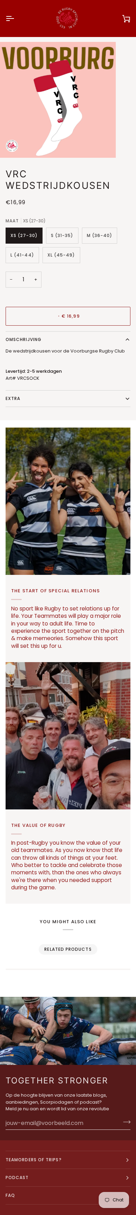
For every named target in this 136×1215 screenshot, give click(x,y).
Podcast (17, 1177)
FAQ (10, 1195)
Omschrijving (23, 339)
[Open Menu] (16, 18)
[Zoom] (13, 145)
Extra (13, 398)
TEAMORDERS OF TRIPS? (34, 1160)
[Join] (124, 1122)
